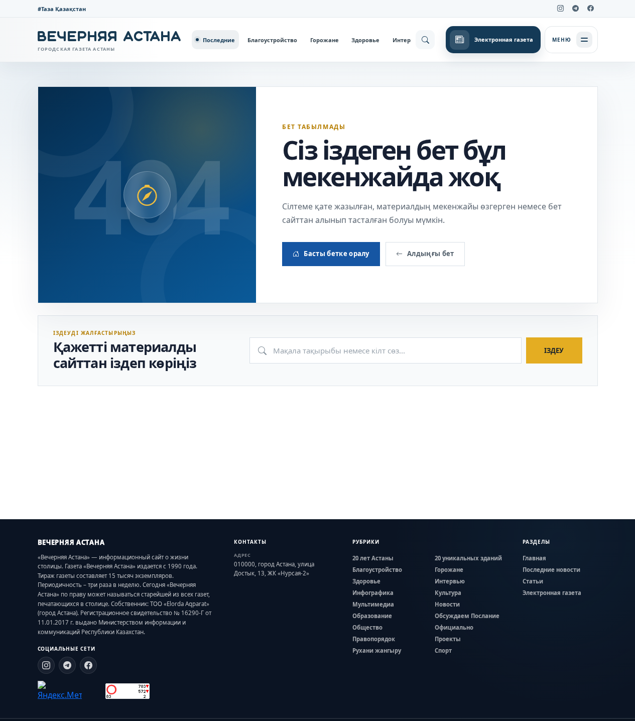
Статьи (533, 581)
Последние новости (551, 569)
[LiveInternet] (93, 691)
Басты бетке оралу (336, 253)
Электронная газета (552, 592)
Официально (454, 627)
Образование (372, 616)
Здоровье (365, 40)
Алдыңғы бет (430, 253)
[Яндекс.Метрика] (60, 691)
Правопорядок (373, 639)
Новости (447, 604)
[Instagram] (561, 9)
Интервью (408, 40)
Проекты (448, 639)
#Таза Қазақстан (62, 9)
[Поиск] (425, 39)
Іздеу (554, 350)
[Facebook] (591, 9)
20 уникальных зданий (468, 558)
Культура (448, 592)
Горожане (324, 40)
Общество (367, 627)
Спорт (443, 650)
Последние (219, 40)
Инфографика (373, 592)
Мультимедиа (373, 604)
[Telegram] (576, 9)
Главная (534, 558)
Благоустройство (272, 40)
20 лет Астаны (373, 558)
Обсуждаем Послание (467, 616)
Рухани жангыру (376, 650)
